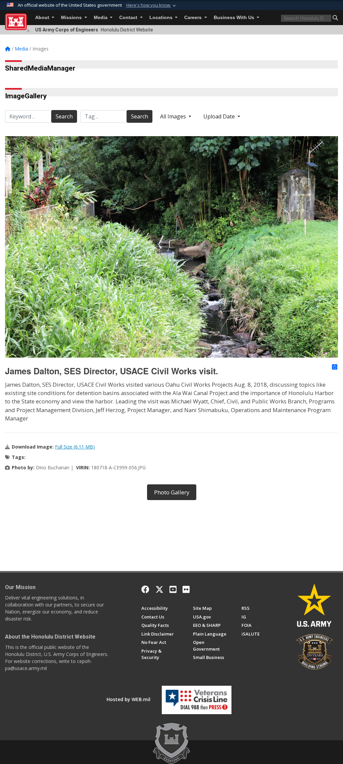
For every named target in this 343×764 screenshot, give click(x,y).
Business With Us (235, 17)
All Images (173, 116)
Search (64, 116)
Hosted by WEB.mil (128, 699)
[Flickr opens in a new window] (186, 589)
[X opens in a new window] (159, 589)
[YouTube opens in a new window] (173, 589)
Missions (72, 17)
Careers (193, 17)
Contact (129, 17)
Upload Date (219, 116)
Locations (161, 17)
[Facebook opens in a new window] (145, 589)
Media (101, 17)
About (43, 17)
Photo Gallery (171, 492)
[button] (151, 5)
